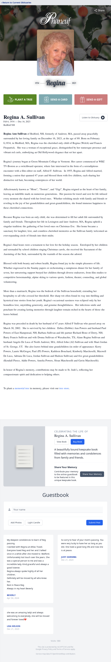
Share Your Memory (92, 474)
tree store (64, 388)
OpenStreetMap (58, 654)
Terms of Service (63, 649)
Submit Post (94, 522)
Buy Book (77, 441)
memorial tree (22, 388)
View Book (61, 441)
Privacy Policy (47, 649)
